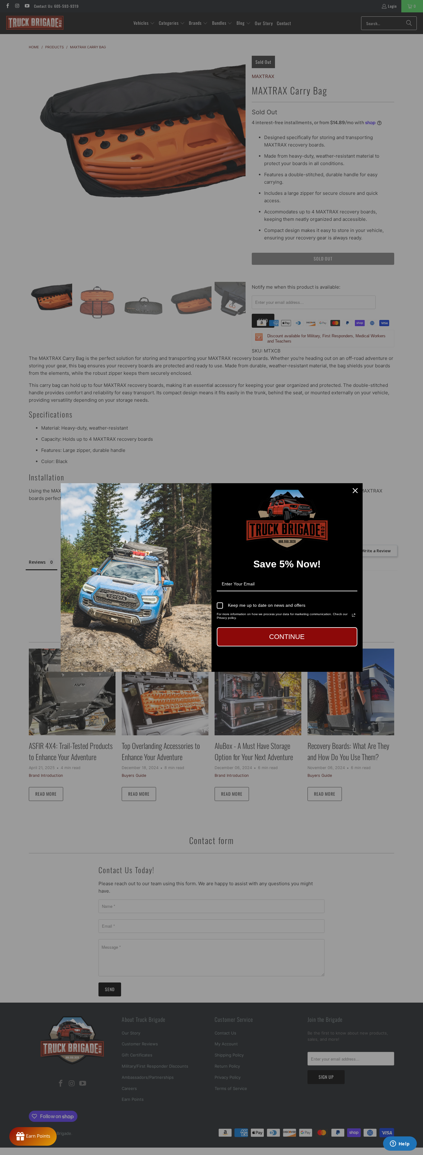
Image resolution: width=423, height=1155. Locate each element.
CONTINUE (287, 637)
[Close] (355, 490)
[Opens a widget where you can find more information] (400, 1144)
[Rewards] (33, 1136)
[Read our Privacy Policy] (353, 615)
